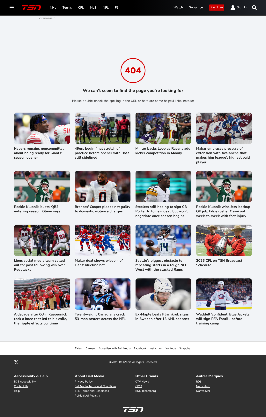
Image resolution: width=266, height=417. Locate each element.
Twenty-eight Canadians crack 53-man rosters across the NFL (100, 316)
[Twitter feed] (16, 362)
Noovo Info (203, 386)
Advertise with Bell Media (115, 348)
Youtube (171, 348)
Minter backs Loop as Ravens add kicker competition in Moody (162, 150)
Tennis (67, 7)
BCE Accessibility (25, 381)
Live (220, 7)
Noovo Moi (203, 390)
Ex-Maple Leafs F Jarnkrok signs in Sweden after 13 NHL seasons (162, 316)
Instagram (156, 348)
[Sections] (12, 7)
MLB (93, 7)
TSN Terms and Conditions (92, 390)
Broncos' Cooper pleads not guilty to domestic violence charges (102, 209)
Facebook (140, 348)
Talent (79, 348)
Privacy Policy (84, 381)
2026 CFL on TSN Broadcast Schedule (219, 262)
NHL (53, 7)
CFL (81, 7)
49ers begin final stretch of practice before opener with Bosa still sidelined (102, 153)
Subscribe (196, 7)
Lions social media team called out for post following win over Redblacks (39, 265)
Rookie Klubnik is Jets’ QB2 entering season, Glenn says (37, 209)
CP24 (138, 386)
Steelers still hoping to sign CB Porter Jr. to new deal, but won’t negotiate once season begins (161, 211)
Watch (178, 7)
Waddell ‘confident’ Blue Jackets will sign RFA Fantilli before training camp (222, 319)
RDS (199, 381)
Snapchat (185, 348)
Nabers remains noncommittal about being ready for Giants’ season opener (39, 153)
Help (17, 390)
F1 (117, 7)
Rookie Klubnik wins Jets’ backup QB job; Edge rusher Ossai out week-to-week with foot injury (223, 211)
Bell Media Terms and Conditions (95, 386)
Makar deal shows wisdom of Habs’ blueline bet (99, 262)
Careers (91, 348)
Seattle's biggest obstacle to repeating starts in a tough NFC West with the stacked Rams (161, 265)
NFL (106, 7)
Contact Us (21, 386)
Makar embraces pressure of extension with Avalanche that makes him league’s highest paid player (223, 155)
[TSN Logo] (31, 7)
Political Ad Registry (87, 395)
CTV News (142, 381)
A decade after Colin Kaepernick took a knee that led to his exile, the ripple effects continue (40, 319)
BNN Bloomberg (145, 390)
